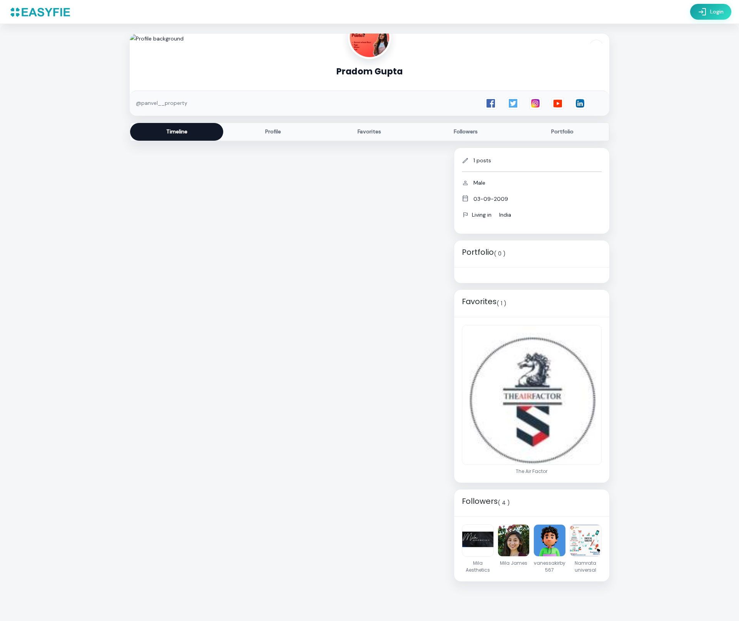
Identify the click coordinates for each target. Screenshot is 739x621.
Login (711, 12)
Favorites (369, 131)
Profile (273, 131)
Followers (466, 131)
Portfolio (562, 131)
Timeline (176, 131)
